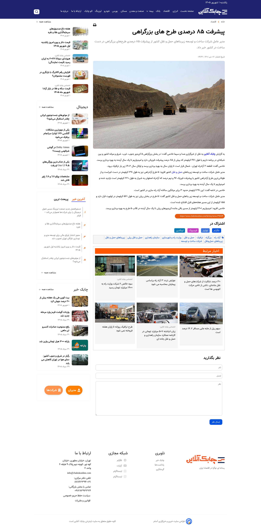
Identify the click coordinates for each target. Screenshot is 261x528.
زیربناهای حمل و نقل (115, 237)
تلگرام (217, 230)
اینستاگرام (117, 471)
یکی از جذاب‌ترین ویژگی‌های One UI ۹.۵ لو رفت (56, 163)
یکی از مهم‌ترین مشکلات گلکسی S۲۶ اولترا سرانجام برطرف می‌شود (56, 133)
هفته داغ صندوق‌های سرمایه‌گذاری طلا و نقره (59, 30)
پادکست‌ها (160, 465)
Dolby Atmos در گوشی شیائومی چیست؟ (58, 149)
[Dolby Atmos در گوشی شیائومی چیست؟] (80, 151)
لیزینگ (98, 11)
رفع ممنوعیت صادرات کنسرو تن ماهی (55, 328)
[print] (94, 25)
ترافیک (200, 237)
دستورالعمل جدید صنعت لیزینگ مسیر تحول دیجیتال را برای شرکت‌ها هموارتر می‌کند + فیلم (61, 212)
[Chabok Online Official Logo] (212, 11)
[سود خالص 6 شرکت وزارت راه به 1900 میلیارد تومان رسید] (115, 266)
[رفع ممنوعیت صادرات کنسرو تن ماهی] (80, 330)
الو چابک (88, 11)
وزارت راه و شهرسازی (171, 237)
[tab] (78, 199)
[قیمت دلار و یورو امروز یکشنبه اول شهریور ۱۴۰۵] (80, 45)
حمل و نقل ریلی (134, 237)
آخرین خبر (78, 199)
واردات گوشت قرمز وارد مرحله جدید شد (55, 314)
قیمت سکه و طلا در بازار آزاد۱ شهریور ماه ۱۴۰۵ (56, 90)
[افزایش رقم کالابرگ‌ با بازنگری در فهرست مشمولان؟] (80, 75)
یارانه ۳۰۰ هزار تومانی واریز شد (54, 341)
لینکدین (180, 230)
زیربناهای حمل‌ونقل (214, 241)
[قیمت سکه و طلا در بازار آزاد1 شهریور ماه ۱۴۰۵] (80, 88)
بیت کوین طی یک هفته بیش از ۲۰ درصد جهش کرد (54, 299)
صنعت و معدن (136, 11)
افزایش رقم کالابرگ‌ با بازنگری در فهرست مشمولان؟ (55, 74)
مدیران (72, 390)
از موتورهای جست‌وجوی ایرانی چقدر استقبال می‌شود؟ (54, 117)
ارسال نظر (216, 422)
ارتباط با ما (76, 11)
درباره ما (65, 11)
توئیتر (205, 230)
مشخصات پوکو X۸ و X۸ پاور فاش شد (55, 178)
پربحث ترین (61, 199)
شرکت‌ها (52, 390)
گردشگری (160, 469)
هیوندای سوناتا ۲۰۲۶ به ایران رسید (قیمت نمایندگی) (56, 60)
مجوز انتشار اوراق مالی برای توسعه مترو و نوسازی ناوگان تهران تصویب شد (62, 237)
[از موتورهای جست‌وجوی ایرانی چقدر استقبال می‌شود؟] (80, 118)
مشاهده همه (45, 21)
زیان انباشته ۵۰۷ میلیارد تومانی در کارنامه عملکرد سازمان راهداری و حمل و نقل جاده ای (158, 335)
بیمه (151, 11)
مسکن (124, 11)
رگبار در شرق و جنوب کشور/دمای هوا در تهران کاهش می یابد (55, 359)
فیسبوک (193, 230)
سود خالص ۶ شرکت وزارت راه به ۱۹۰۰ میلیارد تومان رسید (117, 285)
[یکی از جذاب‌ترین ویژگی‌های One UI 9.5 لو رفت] (80, 165)
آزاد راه (217, 237)
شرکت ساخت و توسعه (191, 241)
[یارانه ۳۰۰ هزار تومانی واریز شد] (80, 345)
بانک (158, 11)
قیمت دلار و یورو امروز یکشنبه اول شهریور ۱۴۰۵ (55, 44)
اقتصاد (166, 11)
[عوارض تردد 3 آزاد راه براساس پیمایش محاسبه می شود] (157, 266)
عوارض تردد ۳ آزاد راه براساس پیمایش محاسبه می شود (160, 282)
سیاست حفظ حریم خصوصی (77, 495)
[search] (36, 11)
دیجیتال (82, 107)
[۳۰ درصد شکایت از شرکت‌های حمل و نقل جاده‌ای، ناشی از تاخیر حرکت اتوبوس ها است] (201, 266)
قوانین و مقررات (83, 500)
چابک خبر (81, 289)
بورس (115, 11)
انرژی (175, 11)
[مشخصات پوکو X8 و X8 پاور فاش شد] (80, 180)
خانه (223, 21)
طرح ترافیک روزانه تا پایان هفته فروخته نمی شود (117, 329)
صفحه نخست (187, 11)
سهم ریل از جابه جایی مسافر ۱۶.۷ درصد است (201, 330)
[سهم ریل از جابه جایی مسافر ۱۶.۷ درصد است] (201, 313)
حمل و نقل (189, 237)
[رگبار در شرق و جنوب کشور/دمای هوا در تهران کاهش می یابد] (80, 359)
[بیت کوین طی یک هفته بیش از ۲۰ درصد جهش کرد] (80, 301)
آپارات (119, 465)
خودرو (107, 11)
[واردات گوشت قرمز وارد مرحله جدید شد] (80, 315)
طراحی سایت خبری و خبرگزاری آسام (169, 521)
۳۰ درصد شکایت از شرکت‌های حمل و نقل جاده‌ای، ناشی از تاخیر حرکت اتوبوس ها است (202, 285)
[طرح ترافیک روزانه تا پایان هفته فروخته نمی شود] (115, 313)
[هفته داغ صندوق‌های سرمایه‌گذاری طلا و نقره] (80, 31)
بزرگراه (209, 237)
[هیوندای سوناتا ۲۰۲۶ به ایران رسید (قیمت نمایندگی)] (80, 58)
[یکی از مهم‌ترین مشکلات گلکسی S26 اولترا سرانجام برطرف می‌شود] (80, 133)
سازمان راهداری (152, 237)
